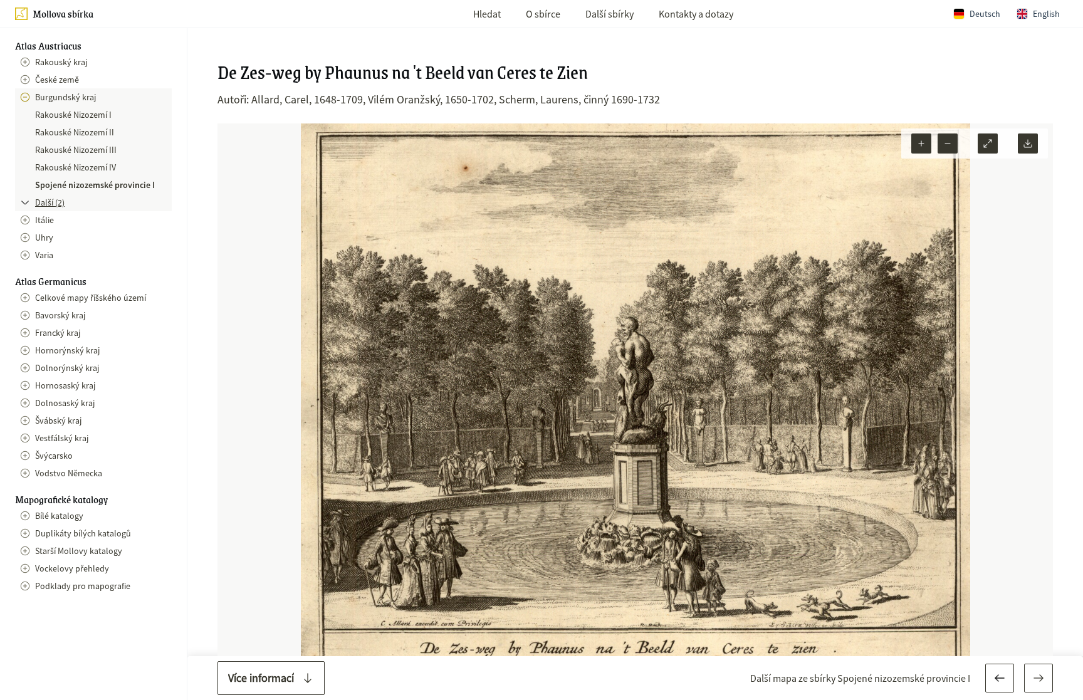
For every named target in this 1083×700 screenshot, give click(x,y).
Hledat (487, 14)
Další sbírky (609, 14)
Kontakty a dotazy (696, 14)
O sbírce (543, 14)
